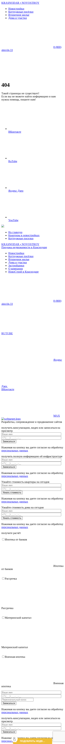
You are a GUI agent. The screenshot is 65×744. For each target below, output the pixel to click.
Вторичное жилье (18, 14)
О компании (15, 268)
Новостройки (16, 8)
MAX (56, 415)
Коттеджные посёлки (20, 11)
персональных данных (14, 450)
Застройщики (16, 265)
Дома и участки (17, 17)
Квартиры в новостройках (24, 235)
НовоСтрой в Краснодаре (23, 271)
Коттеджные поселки (20, 238)
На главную (15, 232)
